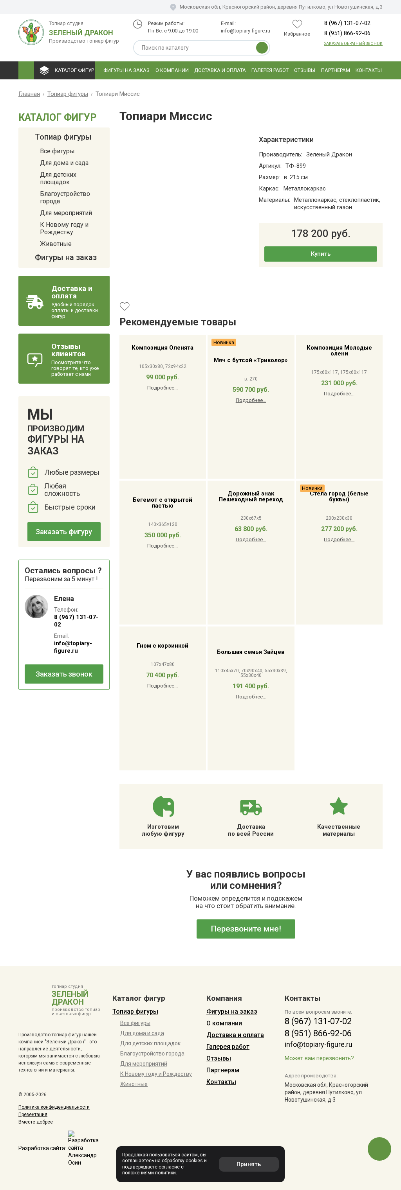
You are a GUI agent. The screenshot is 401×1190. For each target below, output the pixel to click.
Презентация (32, 1114)
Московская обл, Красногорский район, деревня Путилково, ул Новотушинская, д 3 (281, 7)
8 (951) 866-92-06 (347, 33)
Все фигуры (57, 151)
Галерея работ (270, 70)
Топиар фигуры (63, 137)
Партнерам (335, 70)
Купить (321, 253)
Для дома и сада (64, 163)
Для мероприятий (66, 213)
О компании (172, 70)
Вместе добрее (35, 1122)
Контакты (369, 70)
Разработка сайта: (42, 1148)
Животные (56, 244)
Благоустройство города (65, 197)
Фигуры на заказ (126, 70)
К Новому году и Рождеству (64, 228)
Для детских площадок (58, 178)
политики (165, 1173)
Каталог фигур (74, 70)
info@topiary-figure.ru (245, 31)
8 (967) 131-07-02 (347, 23)
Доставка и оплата (220, 70)
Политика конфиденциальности (54, 1107)
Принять (249, 1164)
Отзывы (304, 70)
